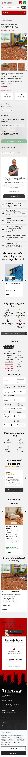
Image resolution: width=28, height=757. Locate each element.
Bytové (19, 412)
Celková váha (9, 361)
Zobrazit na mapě (7, 700)
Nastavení (13, 748)
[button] (7, 96)
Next (25, 280)
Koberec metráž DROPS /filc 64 (11, 591)
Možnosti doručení (10, 147)
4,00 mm (20, 409)
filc (19, 364)
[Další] (26, 66)
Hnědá (18, 279)
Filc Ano (19, 391)
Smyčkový (20, 425)
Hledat (24, 7)
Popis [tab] (5, 333)
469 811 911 (14, 652)
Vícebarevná (21, 386)
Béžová (10, 279)
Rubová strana (9, 364)
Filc (18, 400)
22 (18, 395)
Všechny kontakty (13, 666)
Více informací (5, 744)
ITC (18, 421)
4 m (16, 523)
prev (2, 511)
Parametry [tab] (16, 333)
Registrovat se (14, 631)
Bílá (14, 279)
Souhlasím (13, 753)
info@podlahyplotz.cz (16, 185)
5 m (12, 523)
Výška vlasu (9, 366)
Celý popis (4, 86)
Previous (2, 280)
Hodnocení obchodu (14, 462)
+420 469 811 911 (17, 180)
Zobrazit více (14, 490)
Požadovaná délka (7, 107)
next (25, 511)
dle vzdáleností (17, 220)
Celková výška (9, 368)
